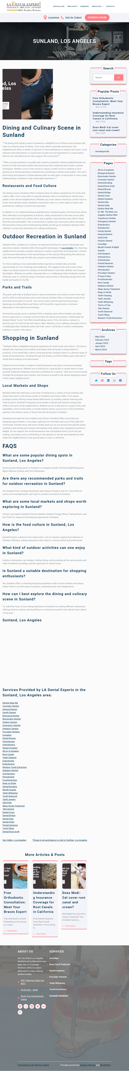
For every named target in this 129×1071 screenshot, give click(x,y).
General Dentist (10, 709)
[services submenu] (102, 6)
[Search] (118, 77)
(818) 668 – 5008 (29, 990)
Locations (53, 17)
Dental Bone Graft (11, 831)
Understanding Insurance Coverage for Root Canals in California (108, 115)
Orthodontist (9, 741)
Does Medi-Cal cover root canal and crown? (106, 129)
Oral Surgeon (9, 773)
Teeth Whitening (10, 793)
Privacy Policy (104, 276)
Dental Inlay (8, 819)
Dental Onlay (8, 822)
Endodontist (8, 761)
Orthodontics (9, 744)
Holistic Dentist (10, 722)
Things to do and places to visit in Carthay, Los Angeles (60, 840)
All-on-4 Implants (11, 751)
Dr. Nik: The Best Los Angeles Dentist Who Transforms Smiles (108, 215)
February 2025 (102, 340)
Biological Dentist (11, 716)
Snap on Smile (9, 783)
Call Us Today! (73, 17)
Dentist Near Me (10, 703)
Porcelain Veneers (11, 732)
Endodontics (9, 764)
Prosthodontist (10, 780)
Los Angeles (67, 248)
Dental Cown (8, 812)
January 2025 (101, 343)
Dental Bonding (10, 786)
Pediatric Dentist (10, 728)
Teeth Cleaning (10, 757)
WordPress (105, 1065)
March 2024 (101, 349)
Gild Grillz (7, 802)
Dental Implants (10, 748)
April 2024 (100, 346)
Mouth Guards (9, 789)
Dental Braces (9, 738)
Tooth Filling (8, 828)
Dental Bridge (9, 815)
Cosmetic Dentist (11, 706)
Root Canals (8, 754)
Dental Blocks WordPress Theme (33, 1065)
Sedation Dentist (10, 770)
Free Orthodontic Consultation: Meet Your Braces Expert (108, 101)
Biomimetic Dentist (12, 719)
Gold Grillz (103, 237)
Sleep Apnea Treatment (14, 806)
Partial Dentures (10, 825)
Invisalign (7, 735)
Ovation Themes (87, 1065)
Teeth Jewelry (9, 799)
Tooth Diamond (10, 796)
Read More (12, 930)
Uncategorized (102, 151)
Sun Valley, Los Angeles (14, 840)
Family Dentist (9, 712)
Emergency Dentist (12, 725)
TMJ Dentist (8, 809)
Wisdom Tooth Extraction (15, 767)
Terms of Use (104, 305)
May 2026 (100, 336)
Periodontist (8, 777)
